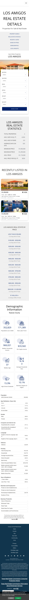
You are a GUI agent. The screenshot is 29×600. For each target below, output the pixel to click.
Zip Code (14, 535)
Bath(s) (3, 90)
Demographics (14, 45)
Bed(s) (3, 84)
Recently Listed (14, 39)
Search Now (14, 109)
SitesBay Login (14, 552)
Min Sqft (4, 96)
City (14, 533)
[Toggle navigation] (26, 3)
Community (14, 538)
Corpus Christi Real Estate (14, 526)
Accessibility (14, 545)
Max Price (4, 78)
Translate (24, 591)
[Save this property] (26, 181)
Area (14, 540)
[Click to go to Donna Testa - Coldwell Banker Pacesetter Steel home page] (4, 3)
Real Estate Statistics (14, 37)
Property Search (14, 34)
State (14, 529)
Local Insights (14, 48)
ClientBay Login (14, 550)
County (14, 531)
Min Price (4, 72)
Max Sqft (4, 102)
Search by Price (14, 42)
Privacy (14, 543)
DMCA (14, 548)
